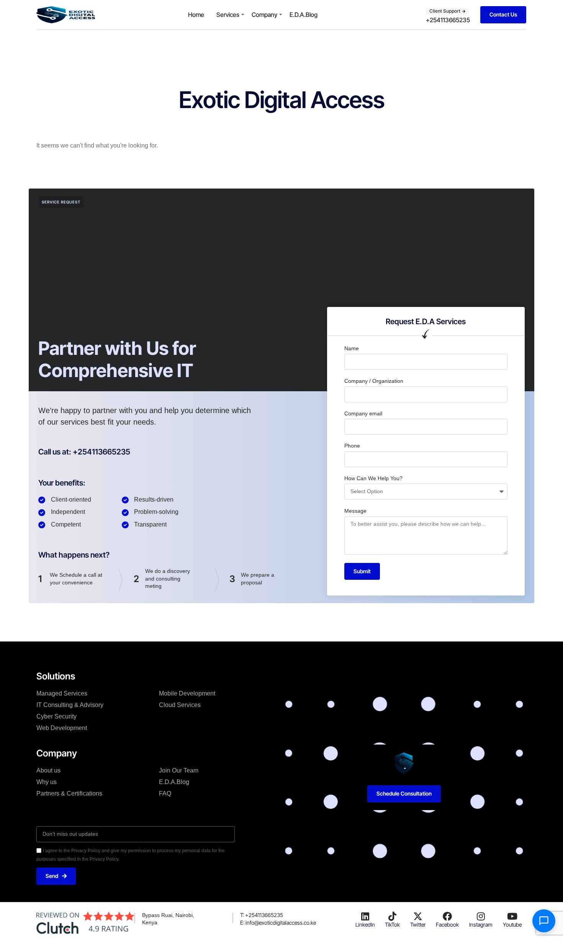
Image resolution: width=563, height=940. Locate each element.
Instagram (481, 924)
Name (351, 348)
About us (48, 770)
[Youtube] (512, 916)
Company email (363, 413)
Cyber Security (56, 716)
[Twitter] (417, 916)
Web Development (61, 728)
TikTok (392, 924)
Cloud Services (180, 705)
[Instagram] (481, 916)
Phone (352, 446)
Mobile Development (187, 693)
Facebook (447, 924)
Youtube (512, 924)
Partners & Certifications (69, 793)
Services (227, 14)
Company (264, 14)
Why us (46, 782)
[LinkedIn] (365, 916)
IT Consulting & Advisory (69, 705)
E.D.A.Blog (304, 14)
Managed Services (61, 693)
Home (196, 14)
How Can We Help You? (373, 478)
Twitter (418, 924)
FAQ (165, 793)
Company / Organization (373, 381)
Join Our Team (178, 770)
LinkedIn (365, 924)
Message (355, 511)
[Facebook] (447, 916)
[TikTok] (392, 916)
